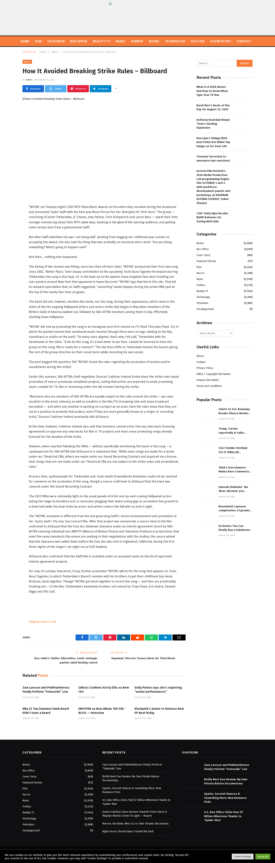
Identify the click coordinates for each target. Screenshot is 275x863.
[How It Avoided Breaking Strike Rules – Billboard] (104, 143)
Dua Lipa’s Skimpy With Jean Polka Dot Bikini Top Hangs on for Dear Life (213, 142)
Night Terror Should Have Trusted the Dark (128, 831)
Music (120, 41)
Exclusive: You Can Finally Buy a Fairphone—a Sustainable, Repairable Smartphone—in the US (235, 528)
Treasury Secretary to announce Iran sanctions (213, 158)
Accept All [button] (263, 856)
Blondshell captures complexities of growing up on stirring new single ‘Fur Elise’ (235, 509)
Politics (197, 41)
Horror (137, 41)
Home (25, 41)
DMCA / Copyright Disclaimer (213, 374)
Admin (29, 80)
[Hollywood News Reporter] (137, 18)
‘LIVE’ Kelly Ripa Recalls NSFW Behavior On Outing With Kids (212, 217)
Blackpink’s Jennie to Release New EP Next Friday (159, 711)
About (200, 356)
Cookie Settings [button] (242, 856)
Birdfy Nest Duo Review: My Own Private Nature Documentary (225, 781)
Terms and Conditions (209, 386)
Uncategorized (205, 309)
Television (56, 41)
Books (154, 41)
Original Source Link (42, 621)
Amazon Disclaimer (207, 380)
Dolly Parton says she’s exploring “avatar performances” (158, 689)
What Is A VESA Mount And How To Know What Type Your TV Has (212, 91)
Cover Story (220, 41)
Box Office (78, 41)
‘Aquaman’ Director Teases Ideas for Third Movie (143, 658)
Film (38, 41)
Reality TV (101, 41)
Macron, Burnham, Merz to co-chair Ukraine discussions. (135, 823)
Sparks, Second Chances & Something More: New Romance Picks (225, 797)
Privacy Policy (204, 368)
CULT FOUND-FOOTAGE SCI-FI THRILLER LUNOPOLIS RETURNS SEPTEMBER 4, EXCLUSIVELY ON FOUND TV (234, 450)
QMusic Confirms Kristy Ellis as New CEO (103, 689)
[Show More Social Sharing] (116, 88)
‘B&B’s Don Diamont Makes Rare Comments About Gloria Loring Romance (234, 470)
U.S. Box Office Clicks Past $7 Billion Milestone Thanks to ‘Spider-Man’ (223, 816)
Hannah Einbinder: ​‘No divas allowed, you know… (233, 489)
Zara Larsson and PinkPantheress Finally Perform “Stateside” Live (46, 689)
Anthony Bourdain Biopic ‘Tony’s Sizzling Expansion (213, 124)
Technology (175, 41)
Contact (244, 41)
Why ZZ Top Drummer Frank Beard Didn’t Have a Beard (45, 711)
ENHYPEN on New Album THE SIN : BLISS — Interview (101, 711)
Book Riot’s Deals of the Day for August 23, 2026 (213, 107)
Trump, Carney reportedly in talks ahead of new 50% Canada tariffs (231, 431)
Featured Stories (206, 261)
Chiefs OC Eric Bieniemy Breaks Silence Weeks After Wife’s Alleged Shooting (234, 411)
